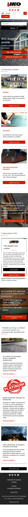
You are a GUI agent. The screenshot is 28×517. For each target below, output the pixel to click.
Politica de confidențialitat (10, 496)
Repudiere (23, 496)
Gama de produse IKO (14, 57)
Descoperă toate (14, 469)
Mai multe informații (14, 52)
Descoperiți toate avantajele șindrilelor (14, 317)
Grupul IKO (14, 492)
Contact (14, 486)
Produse (14, 482)
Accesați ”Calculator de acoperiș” (14, 221)
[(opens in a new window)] (9, 10)
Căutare (12, 28)
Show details (14, 269)
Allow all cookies (14, 275)
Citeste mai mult (14, 106)
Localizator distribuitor (14, 488)
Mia (18, 502)
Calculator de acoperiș (14, 480)
